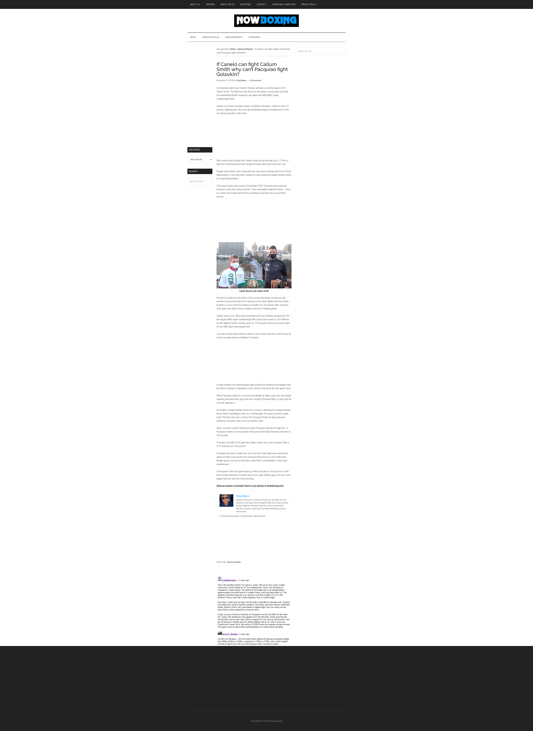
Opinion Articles (234, 562)
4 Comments (255, 80)
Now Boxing (266, 20)
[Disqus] (254, 610)
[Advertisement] (254, 138)
